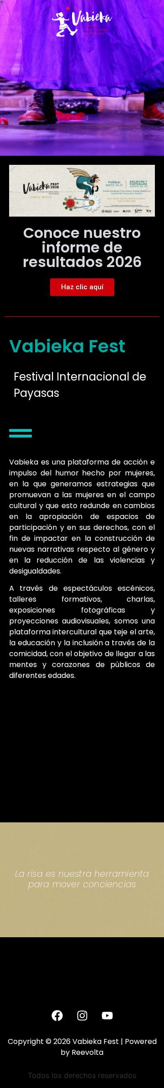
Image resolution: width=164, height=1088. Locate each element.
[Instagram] (82, 1015)
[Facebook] (57, 1015)
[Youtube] (107, 1015)
